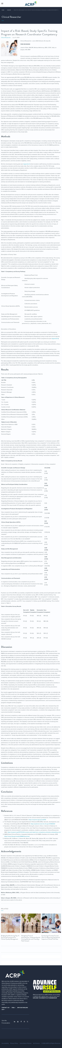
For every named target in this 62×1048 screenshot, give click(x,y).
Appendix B (55, 338)
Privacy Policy (14, 1043)
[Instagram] (24, 1021)
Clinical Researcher (6, 37)
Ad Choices (36, 1043)
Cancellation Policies (25, 1043)
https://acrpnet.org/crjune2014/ (37, 819)
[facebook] (21, 1021)
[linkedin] (14, 1021)
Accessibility (5, 1043)
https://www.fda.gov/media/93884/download (16, 836)
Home (3, 10)
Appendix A (26, 164)
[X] (27, 1021)
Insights (9, 10)
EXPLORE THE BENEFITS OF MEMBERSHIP (45, 998)
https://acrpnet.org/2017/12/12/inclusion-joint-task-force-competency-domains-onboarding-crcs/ (34, 832)
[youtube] (17, 1021)
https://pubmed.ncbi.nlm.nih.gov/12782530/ (43, 824)
